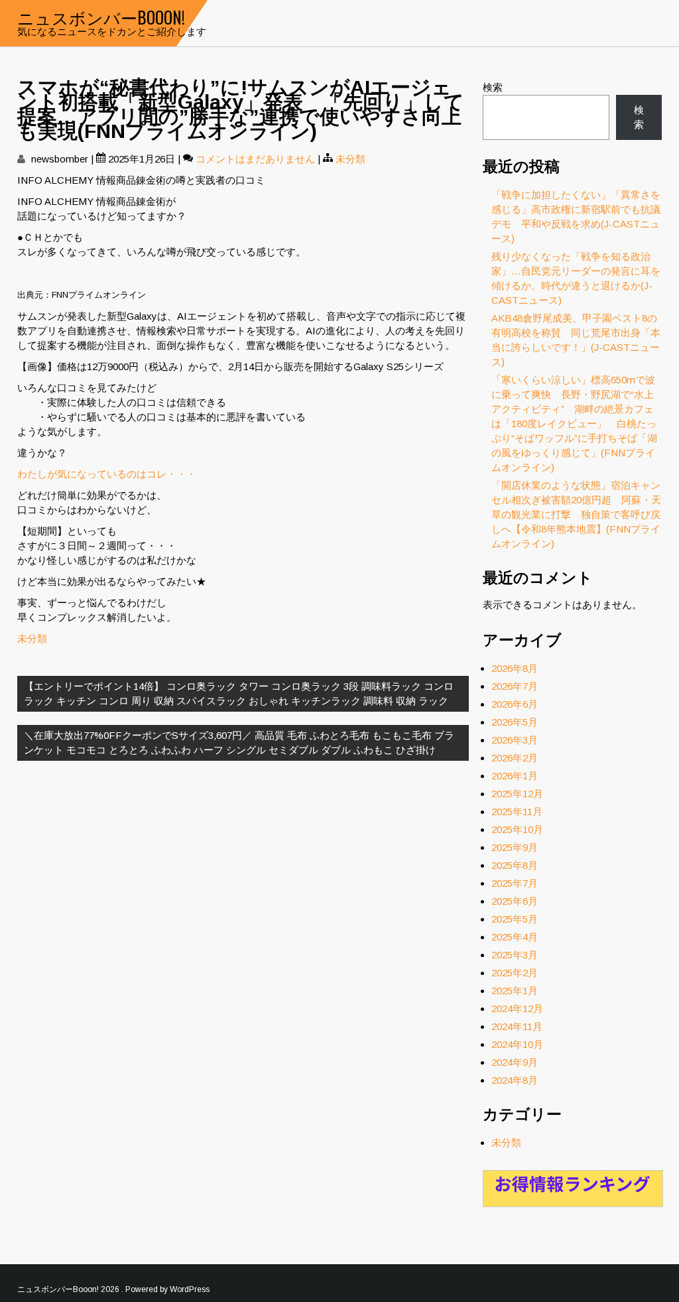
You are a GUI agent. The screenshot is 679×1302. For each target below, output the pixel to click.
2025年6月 (514, 901)
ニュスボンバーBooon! (101, 17)
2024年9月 (514, 1062)
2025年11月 (516, 811)
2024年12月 (517, 1008)
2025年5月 (514, 919)
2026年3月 (514, 740)
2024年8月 (514, 1080)
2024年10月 (517, 1044)
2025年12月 (517, 793)
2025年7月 (514, 883)
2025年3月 (514, 954)
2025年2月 (514, 972)
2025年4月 (514, 937)
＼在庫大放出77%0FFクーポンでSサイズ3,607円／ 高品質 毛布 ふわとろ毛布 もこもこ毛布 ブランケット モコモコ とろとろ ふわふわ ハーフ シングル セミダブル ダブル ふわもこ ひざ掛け (239, 742)
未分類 (350, 158)
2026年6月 (514, 704)
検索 (493, 87)
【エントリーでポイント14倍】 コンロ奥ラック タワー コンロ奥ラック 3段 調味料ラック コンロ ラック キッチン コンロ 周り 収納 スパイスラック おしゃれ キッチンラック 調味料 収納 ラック (239, 693)
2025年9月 (514, 847)
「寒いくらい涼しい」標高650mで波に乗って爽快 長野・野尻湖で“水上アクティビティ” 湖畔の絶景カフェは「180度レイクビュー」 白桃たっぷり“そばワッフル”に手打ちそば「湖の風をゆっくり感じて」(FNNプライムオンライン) (574, 423)
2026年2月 (514, 757)
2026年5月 (514, 722)
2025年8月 (514, 865)
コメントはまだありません (255, 158)
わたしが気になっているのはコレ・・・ (106, 474)
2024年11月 (516, 1026)
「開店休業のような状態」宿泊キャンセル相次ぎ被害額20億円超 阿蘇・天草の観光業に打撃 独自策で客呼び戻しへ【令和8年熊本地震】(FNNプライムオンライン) (576, 514)
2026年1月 (514, 775)
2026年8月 (514, 668)
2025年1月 (514, 990)
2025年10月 (517, 829)
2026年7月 (514, 686)
